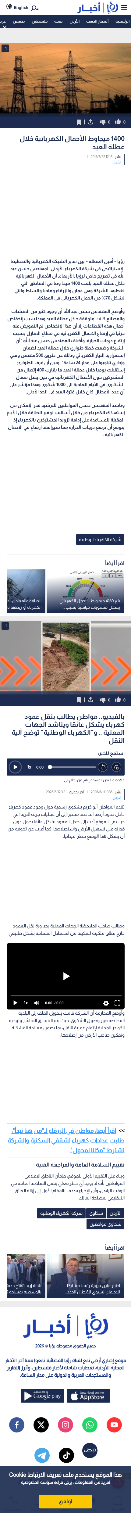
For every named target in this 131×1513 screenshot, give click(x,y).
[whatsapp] (89, 1424)
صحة (58, 21)
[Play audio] (15, 767)
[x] (41, 1424)
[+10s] (116, 767)
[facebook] (16, 1424)
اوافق (65, 1501)
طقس (19, 21)
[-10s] (103, 767)
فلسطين (40, 21)
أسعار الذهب (97, 21)
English (21, 7)
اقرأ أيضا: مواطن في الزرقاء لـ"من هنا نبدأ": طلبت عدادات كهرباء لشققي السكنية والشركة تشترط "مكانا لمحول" (66, 1140)
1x (29, 766)
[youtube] (114, 1424)
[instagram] (65, 1424)
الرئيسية (122, 21)
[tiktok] (66, 1455)
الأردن (74, 21)
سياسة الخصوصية (37, 1482)
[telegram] (42, 1455)
